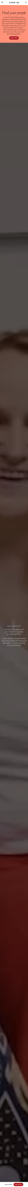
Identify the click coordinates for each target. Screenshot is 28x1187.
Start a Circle (14, 38)
